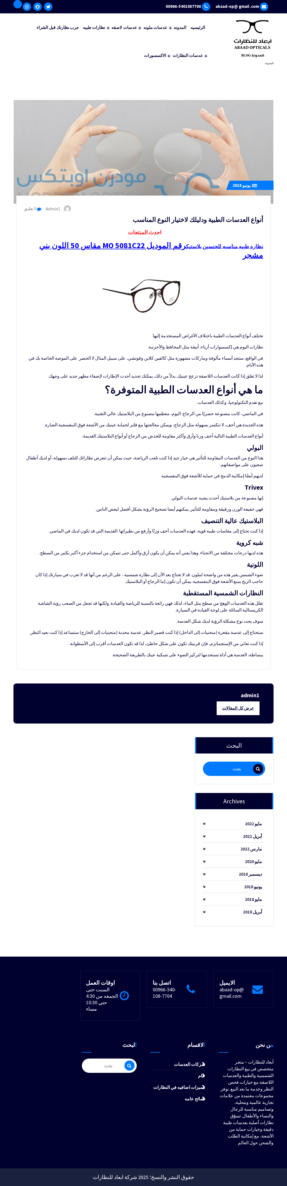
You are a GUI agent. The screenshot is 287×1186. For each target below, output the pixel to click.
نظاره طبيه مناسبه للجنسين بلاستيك (224, 246)
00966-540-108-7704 (164, 992)
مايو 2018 (253, 899)
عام (201, 1075)
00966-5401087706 (183, 6)
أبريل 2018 (252, 912)
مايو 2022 (253, 823)
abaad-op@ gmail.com (231, 992)
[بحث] (258, 769)
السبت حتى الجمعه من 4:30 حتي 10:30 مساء (102, 999)
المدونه (180, 27)
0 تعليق (30, 208)
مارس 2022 (251, 849)
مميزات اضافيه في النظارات (179, 1087)
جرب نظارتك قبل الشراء (58, 27)
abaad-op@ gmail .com (237, 6)
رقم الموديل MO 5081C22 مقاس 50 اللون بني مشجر (151, 250)
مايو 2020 (253, 861)
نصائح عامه (195, 1098)
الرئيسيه (198, 27)
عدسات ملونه (155, 27)
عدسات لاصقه (124, 27)
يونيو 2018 (243, 185)
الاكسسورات (155, 55)
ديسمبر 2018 (250, 874)
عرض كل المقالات (238, 708)
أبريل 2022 (252, 836)
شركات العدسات (189, 1064)
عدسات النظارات (188, 55)
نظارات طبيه (94, 27)
